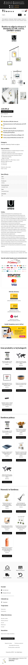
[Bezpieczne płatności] (20, 567)
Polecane (3, 144)
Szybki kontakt (7, 570)
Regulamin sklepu (8, 643)
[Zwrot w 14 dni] (20, 575)
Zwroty (2, 622)
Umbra (3, 182)
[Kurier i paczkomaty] (7, 575)
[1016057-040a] (18, 78)
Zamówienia (3, 611)
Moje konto (3, 609)
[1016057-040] (5, 78)
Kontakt (2, 626)
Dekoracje (11, 19)
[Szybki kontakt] (7, 567)
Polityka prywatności (19, 643)
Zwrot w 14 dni (20, 577)
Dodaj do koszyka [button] (7, 368)
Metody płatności (4, 620)
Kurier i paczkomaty (7, 577)
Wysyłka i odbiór (4, 618)
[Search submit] (20, 15)
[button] (25, 15)
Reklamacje (3, 624)
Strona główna (5, 19)
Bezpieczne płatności (20, 570)
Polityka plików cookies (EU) (14, 647)
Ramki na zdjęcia (17, 19)
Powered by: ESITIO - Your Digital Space (14, 652)
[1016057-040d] (23, 96)
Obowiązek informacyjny (14, 645)
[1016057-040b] (14, 56)
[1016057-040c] (10, 96)
